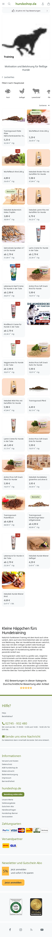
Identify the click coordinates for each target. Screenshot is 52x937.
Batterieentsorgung (10, 774)
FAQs (4, 713)
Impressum (6, 778)
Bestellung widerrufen (13, 794)
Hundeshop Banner (10, 813)
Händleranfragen (9, 810)
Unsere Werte (7, 799)
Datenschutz (7, 764)
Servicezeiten (7, 816)
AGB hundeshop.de (10, 768)
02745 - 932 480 (16, 723)
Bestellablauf (7, 716)
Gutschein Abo (8, 806)
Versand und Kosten (10, 761)
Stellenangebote (8, 803)
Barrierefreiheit (8, 781)
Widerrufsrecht (8, 771)
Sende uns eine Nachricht (22, 736)
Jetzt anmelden (13, 882)
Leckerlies (9, 77)
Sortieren (43, 105)
